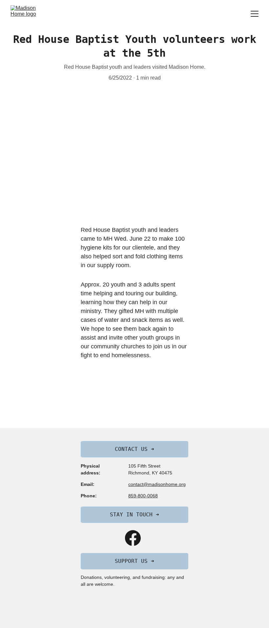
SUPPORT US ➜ (134, 561)
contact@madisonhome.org (157, 484)
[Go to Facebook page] (133, 538)
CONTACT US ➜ (134, 449)
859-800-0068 (143, 495)
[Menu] (255, 14)
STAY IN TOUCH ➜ (134, 514)
